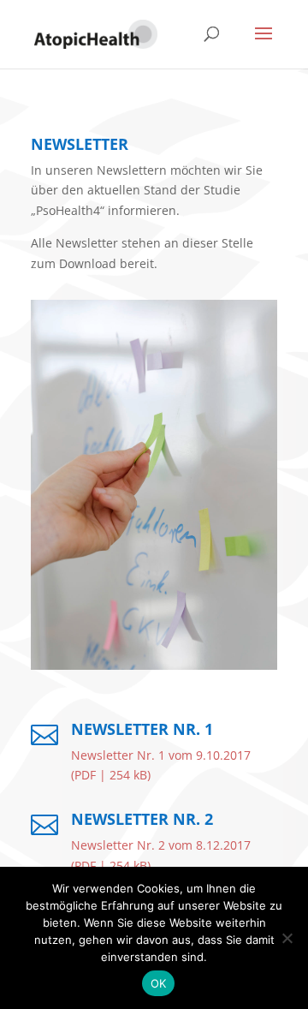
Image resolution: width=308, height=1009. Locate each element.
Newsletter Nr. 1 (142, 729)
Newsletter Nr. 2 (142, 819)
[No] (286, 937)
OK (159, 983)
